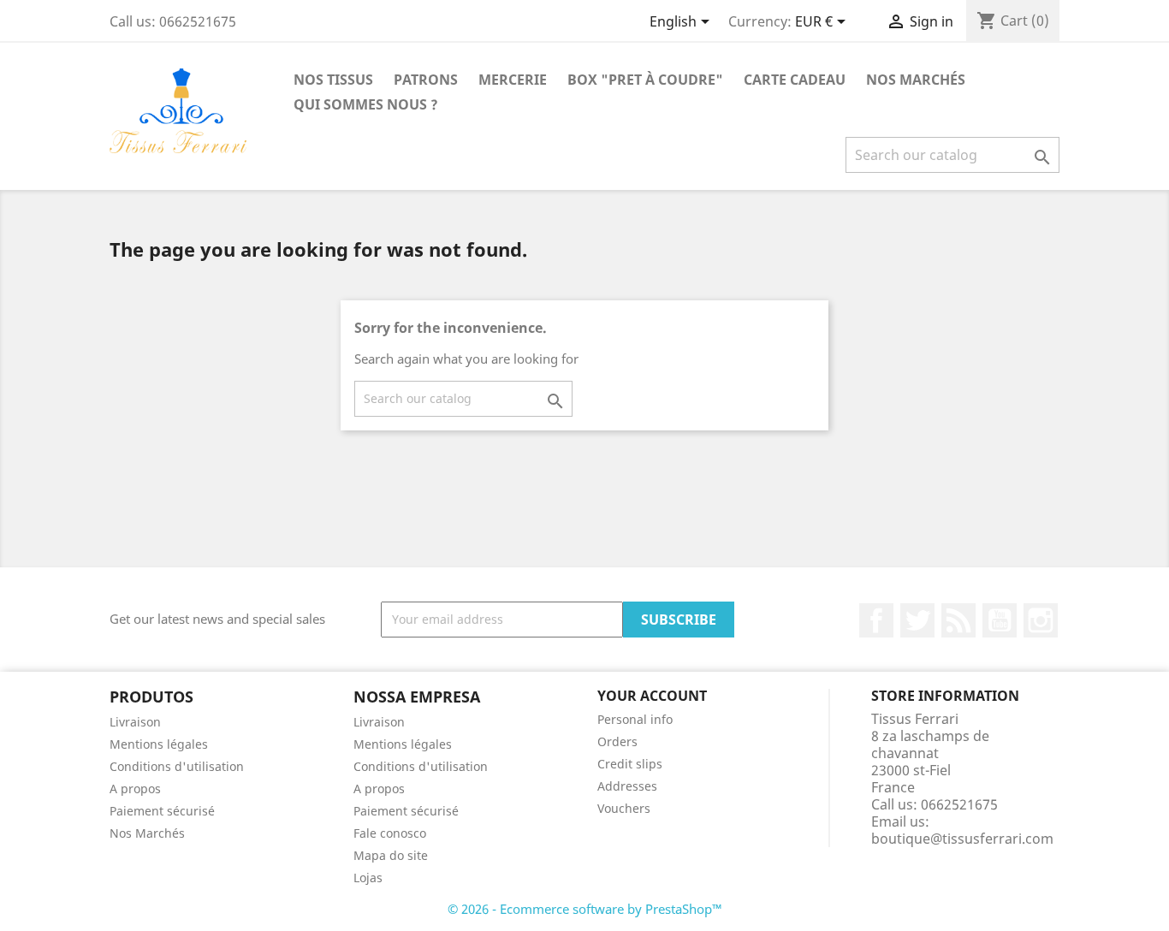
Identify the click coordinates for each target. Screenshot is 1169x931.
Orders (617, 741)
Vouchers (623, 808)
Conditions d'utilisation (177, 766)
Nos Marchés (915, 79)
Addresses (627, 786)
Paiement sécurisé (162, 811)
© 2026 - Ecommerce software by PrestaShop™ (585, 908)
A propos (135, 788)
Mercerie (512, 79)
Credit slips (629, 764)
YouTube (999, 620)
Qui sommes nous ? (366, 104)
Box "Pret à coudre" (645, 79)
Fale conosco (389, 833)
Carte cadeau (795, 79)
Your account (652, 695)
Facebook (876, 620)
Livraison (135, 722)
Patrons (426, 79)
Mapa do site (390, 855)
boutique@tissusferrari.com (962, 838)
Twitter (917, 620)
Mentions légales (159, 744)
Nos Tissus (333, 79)
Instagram (1041, 620)
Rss (958, 620)
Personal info (635, 719)
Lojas (368, 877)
